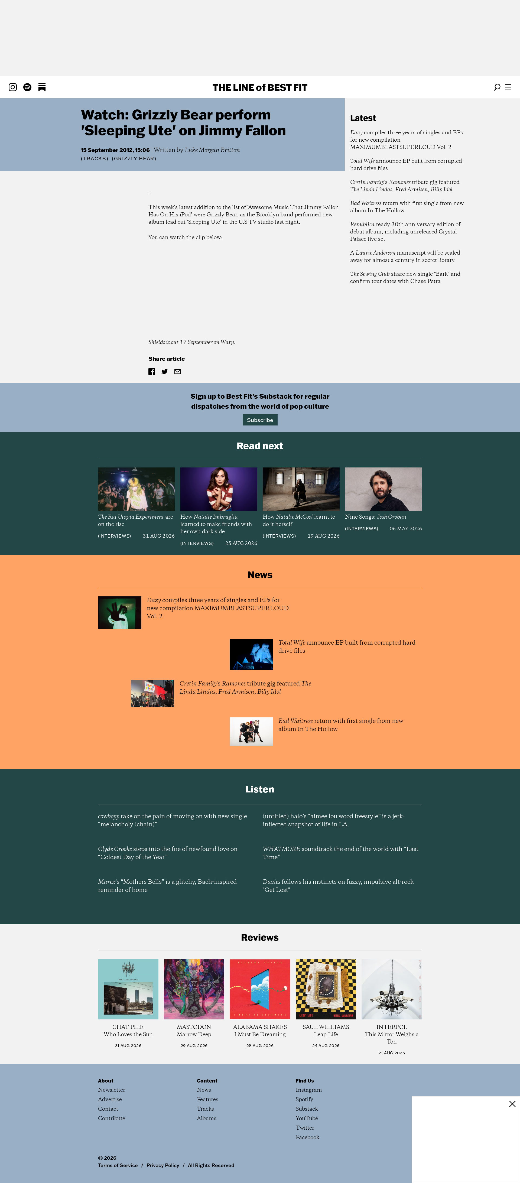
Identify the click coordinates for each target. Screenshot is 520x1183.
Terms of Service (118, 1165)
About (105, 1080)
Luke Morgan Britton (212, 150)
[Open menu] (508, 87)
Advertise (110, 1099)
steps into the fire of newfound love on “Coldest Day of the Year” (168, 853)
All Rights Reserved (211, 1165)
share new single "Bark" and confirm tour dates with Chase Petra (405, 278)
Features (207, 1099)
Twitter (305, 1128)
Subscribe (260, 419)
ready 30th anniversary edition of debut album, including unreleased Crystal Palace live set (405, 232)
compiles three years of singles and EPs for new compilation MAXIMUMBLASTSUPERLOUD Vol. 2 (406, 140)
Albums (206, 1118)
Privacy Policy (163, 1165)
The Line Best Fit (260, 87)
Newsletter (111, 1090)
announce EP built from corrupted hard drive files (406, 165)
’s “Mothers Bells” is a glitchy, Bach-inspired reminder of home (167, 886)
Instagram (309, 1090)
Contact (108, 1109)
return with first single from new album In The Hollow (407, 207)
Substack (307, 1109)
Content (207, 1080)
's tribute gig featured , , (405, 186)
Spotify (304, 1099)
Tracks (94, 158)
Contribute (111, 1118)
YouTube (307, 1118)
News (204, 1090)
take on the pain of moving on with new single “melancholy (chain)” (172, 820)
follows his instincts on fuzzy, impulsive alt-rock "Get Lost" (338, 886)
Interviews (114, 536)
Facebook (307, 1137)
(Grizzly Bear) (134, 159)
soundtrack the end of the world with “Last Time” (340, 853)
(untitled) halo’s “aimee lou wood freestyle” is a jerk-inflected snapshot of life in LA (333, 820)
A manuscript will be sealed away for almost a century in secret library (405, 256)
